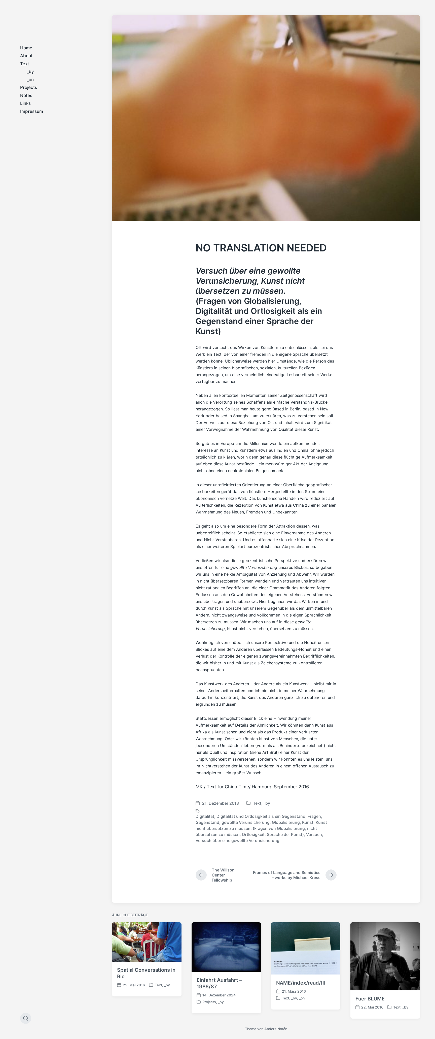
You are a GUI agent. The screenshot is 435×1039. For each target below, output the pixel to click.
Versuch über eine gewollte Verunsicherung (237, 840)
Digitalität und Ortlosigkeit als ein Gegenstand (260, 816)
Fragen (314, 816)
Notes (26, 95)
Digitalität (205, 816)
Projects (28, 87)
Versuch (314, 834)
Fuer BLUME (370, 999)
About (26, 55)
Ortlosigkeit (253, 834)
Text (24, 63)
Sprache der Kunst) (285, 834)
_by (30, 71)
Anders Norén (275, 1029)
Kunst (307, 822)
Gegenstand (207, 822)
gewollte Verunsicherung (246, 822)
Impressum (31, 111)
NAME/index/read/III (300, 983)
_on (30, 79)
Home (26, 47)
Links (25, 103)
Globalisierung (286, 822)
